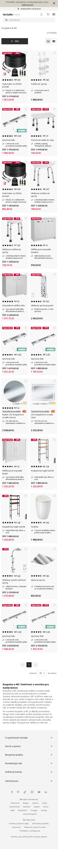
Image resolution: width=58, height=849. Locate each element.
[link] (24, 411)
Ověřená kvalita (13, 771)
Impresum (16, 827)
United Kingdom (30, 814)
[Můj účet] (41, 14)
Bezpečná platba (14, 754)
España (37, 807)
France (46, 807)
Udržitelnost (11, 781)
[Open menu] (53, 14)
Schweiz (35, 803)
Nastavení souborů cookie (35, 827)
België (26, 803)
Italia (12, 810)
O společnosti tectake (16, 737)
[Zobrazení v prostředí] (54, 41)
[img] (12, 792)
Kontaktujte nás (13, 763)
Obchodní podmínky (40, 823)
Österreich (15, 803)
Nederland (22, 810)
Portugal (33, 810)
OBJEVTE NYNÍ (27, 5)
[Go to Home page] (11, 14)
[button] (53, 3)
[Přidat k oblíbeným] (25, 53)
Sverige (44, 810)
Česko (44, 803)
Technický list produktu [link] (11, 411)
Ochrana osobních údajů (19, 823)
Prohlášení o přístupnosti (30, 831)
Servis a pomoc (13, 746)
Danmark (26, 807)
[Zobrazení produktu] (48, 41)
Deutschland (14, 807)
